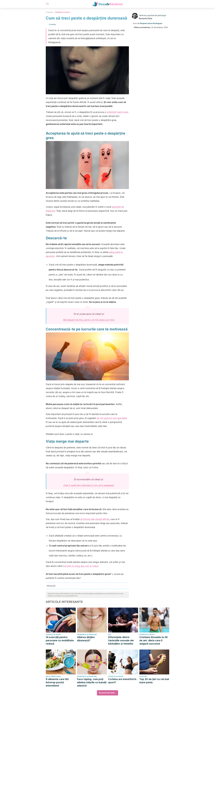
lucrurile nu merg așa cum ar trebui (80, 566)
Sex (109, 634)
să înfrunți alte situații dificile (94, 519)
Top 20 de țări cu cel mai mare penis (154, 681)
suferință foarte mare (117, 112)
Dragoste (49, 12)
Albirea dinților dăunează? (86, 639)
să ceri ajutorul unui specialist (112, 418)
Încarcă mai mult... (107, 693)
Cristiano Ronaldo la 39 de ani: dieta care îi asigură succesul (153, 640)
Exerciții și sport (53, 634)
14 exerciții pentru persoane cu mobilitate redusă (60, 640)
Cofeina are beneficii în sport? (122, 681)
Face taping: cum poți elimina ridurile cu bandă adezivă (92, 682)
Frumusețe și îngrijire (87, 634)
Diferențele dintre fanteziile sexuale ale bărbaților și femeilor (121, 640)
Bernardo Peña (145, 18)
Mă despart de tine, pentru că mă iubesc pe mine (88, 320)
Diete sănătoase (53, 676)
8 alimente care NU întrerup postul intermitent (57, 682)
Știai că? (143, 676)
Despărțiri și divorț (62, 12)
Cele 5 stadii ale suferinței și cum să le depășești (88, 485)
